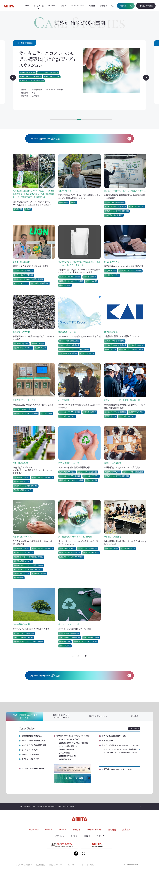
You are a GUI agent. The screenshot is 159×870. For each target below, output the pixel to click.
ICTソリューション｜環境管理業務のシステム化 (121, 752)
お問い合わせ (59, 835)
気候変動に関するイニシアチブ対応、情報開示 (28, 557)
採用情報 (87, 835)
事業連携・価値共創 (89, 277)
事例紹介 (122, 5)
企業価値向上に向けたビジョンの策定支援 (122, 467)
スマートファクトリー (70, 739)
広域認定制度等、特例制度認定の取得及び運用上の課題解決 (124, 196)
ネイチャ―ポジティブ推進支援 (23, 275)
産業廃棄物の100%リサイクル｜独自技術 (73, 743)
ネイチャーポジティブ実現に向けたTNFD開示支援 (79, 336)
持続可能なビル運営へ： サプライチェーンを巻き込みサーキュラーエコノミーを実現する (34, 470)
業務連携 (103, 5)
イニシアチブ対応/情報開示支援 (24, 633)
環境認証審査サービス (98, 716)
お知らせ (63, 5)
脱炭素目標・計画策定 (39, 573)
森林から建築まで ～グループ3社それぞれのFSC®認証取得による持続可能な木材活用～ (32, 203)
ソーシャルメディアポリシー (88, 865)
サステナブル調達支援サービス (114, 736)
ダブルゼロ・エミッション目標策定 (130, 271)
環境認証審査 (18, 209)
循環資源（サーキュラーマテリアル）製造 (73, 736)
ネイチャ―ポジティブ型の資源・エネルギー (28, 569)
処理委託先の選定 (65, 759)
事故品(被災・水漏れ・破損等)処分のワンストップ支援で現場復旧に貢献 (124, 406)
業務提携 (126, 829)
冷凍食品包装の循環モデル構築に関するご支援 (33, 404)
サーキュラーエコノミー (27, 70)
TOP (27, 5)
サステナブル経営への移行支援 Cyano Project (24, 716)
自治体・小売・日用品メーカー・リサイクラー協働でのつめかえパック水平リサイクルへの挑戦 (79, 271)
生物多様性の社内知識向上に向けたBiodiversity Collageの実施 (125, 542)
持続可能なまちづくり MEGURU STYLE (61, 716)
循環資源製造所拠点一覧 (67, 756)
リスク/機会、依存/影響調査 (114, 215)
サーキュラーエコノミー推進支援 (53, 66)
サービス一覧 (38, 5)
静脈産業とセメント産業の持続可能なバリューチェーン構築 (34, 338)
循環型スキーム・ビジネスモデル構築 (65, 70)
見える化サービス (110, 271)
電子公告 (74, 835)
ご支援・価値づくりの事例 (72, 778)
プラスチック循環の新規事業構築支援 (74, 467)
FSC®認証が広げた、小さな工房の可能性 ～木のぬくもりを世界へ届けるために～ (79, 196)
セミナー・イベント (77, 5)
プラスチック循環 (25, 75)
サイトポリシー (72, 865)
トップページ (34, 829)
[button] (13, 77)
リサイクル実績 (64, 753)
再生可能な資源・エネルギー (23, 490)
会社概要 (92, 5)
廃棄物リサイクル (44, 70)
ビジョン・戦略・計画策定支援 (30, 66)
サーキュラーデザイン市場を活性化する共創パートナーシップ (79, 406)
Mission (51, 5)
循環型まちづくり (64, 285)
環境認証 (28, 209)
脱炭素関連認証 (19, 577)
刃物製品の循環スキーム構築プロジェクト (121, 336)
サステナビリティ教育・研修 (33, 768)
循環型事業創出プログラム (32, 736)
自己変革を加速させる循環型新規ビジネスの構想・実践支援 (32, 542)
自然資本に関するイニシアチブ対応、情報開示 (28, 279)
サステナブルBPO (121, 745)
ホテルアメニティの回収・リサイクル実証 (48, 55)
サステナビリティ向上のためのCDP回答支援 (31, 628)
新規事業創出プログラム (21, 477)
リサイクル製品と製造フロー (69, 746)
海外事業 (134, 716)
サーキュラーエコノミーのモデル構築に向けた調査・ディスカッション (78, 542)
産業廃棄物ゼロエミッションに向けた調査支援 (123, 266)
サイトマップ (100, 835)
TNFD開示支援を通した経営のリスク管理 (30, 266)
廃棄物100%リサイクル (21, 344)
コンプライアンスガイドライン (24, 865)
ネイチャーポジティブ (21, 283)
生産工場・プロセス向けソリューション (117, 769)
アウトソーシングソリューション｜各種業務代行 (121, 749)
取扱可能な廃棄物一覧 (66, 749)
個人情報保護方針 (41, 865)
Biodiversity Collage (111, 548)
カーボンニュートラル (112, 275)
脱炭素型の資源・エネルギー (23, 348)
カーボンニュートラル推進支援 (23, 552)
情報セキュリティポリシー (56, 865)
